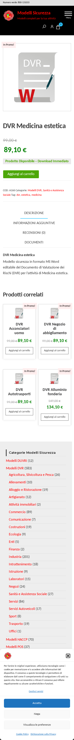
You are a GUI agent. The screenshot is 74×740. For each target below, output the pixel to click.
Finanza (14, 549)
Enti (11, 542)
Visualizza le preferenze (37, 724)
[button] (68, 656)
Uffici (13, 631)
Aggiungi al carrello (21, 174)
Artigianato (17, 497)
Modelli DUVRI (16, 461)
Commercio (17, 512)
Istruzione (16, 572)
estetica (25, 195)
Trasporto (16, 624)
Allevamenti (17, 482)
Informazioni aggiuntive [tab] (34, 223)
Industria (15, 557)
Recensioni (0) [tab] (34, 233)
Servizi (13, 602)
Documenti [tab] (34, 242)
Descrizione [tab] (34, 213)
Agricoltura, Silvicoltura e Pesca (31, 475)
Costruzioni (17, 527)
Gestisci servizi (36, 691)
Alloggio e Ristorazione (25, 490)
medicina (37, 195)
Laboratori (16, 579)
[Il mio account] (52, 26)
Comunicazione (20, 520)
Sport (13, 616)
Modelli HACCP (16, 640)
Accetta (37, 703)
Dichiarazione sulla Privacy (43, 734)
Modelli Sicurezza (33, 13)
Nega (37, 714)
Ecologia (15, 534)
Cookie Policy (22, 734)
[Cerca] (44, 26)
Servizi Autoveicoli (22, 609)
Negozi (14, 587)
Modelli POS (14, 647)
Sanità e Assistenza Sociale (28, 594)
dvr (18, 195)
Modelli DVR (35, 190)
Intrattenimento (20, 564)
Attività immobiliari (22, 505)
